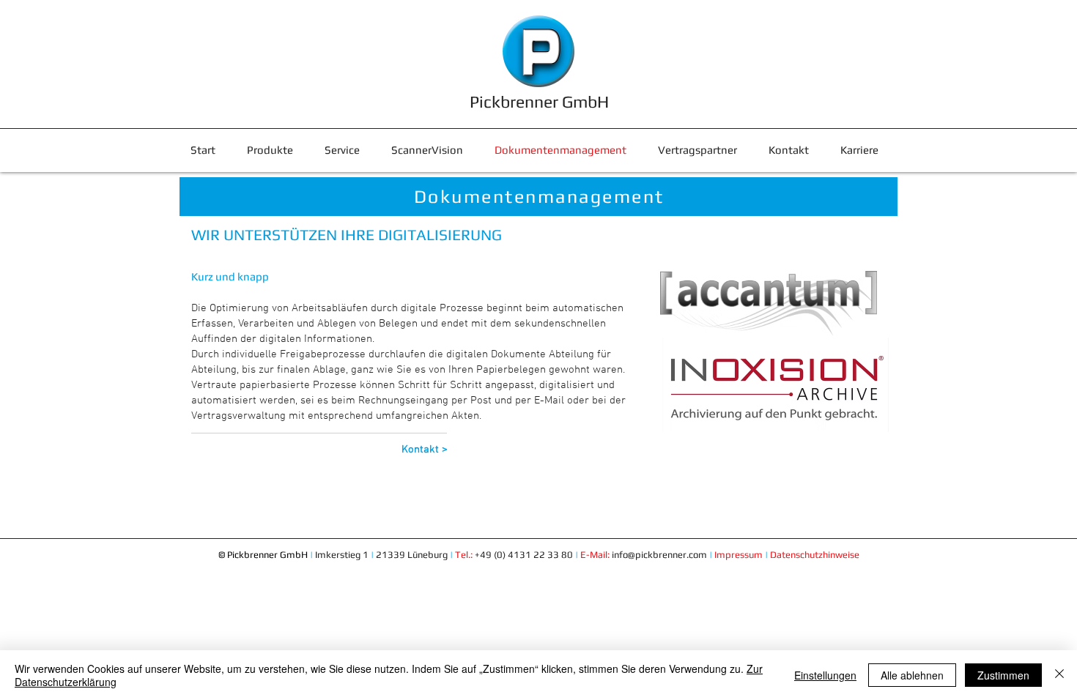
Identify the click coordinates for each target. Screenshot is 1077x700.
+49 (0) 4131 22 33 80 (543, 554)
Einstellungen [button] (825, 675)
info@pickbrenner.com (659, 554)
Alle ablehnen (912, 675)
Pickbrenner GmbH (539, 101)
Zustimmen (1003, 675)
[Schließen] (1059, 675)
